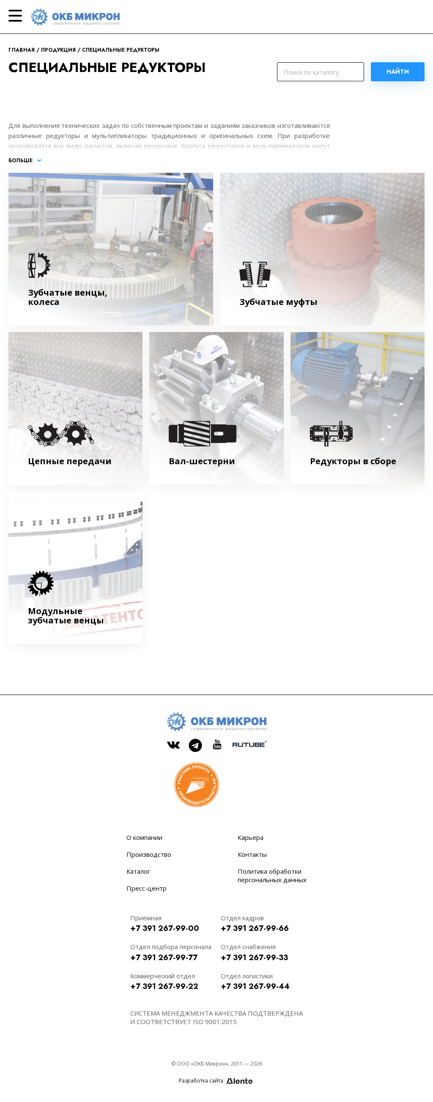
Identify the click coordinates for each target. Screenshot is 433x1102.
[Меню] (15, 15)
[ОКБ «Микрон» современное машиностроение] (75, 17)
